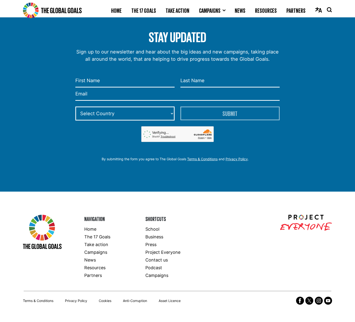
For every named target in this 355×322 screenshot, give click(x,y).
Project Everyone (162, 252)
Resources (266, 10)
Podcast (153, 267)
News (240, 10)
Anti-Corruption (135, 301)
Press (150, 244)
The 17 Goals (143, 10)
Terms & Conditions (202, 159)
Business (154, 236)
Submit (229, 113)
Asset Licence (170, 301)
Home (116, 10)
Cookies (105, 301)
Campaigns (209, 10)
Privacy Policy (237, 159)
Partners (295, 10)
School (152, 229)
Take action (177, 10)
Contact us (156, 259)
